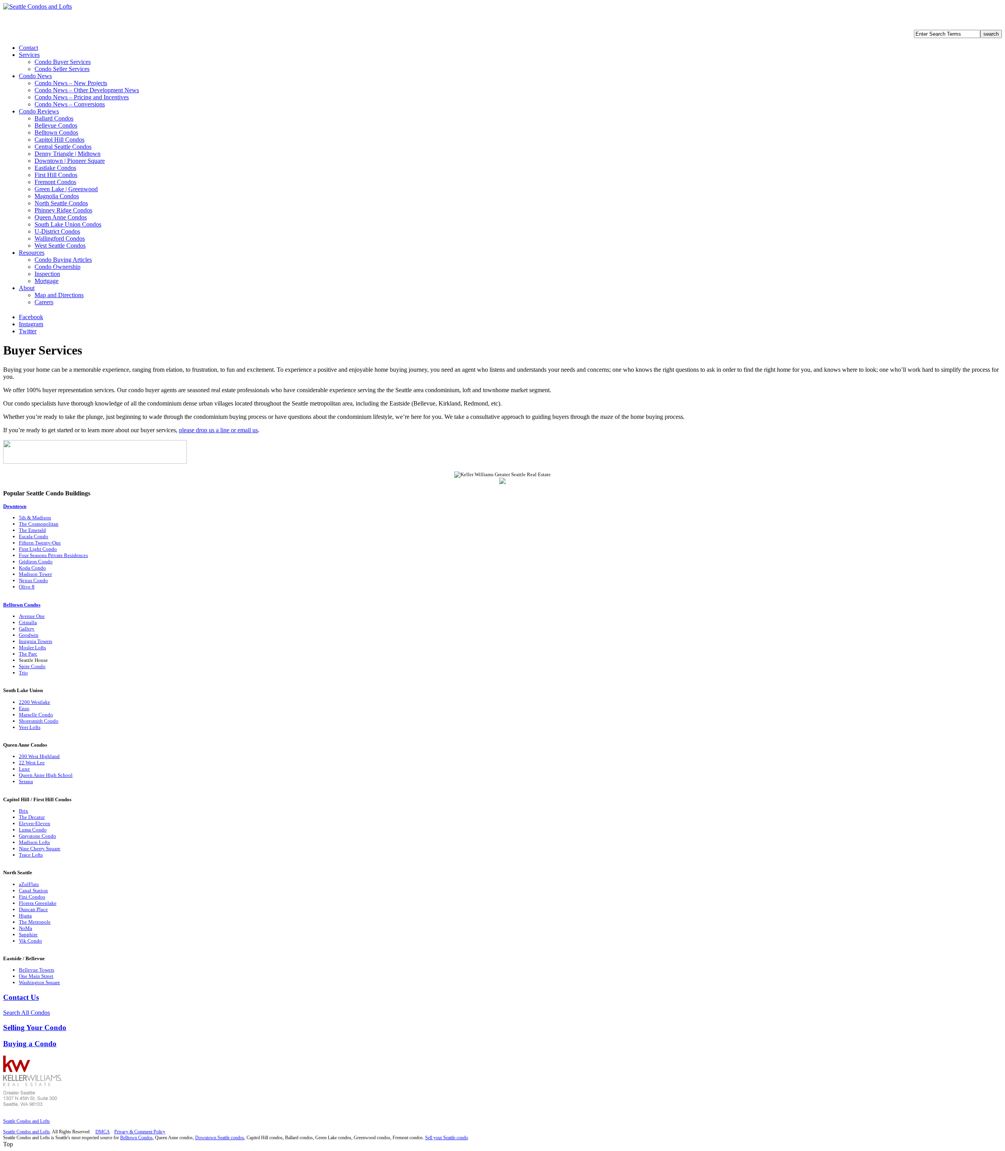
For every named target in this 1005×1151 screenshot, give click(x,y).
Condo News (35, 76)
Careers (44, 302)
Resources (31, 252)
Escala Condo (33, 536)
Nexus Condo (33, 580)
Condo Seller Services (62, 69)
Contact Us (21, 997)
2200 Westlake (34, 702)
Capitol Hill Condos (59, 139)
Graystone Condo (37, 836)
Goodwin (28, 635)
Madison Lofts (34, 842)
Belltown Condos (56, 132)
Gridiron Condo (36, 562)
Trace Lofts (31, 855)
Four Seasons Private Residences (53, 555)
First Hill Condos (56, 175)
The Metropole (35, 922)
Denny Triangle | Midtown (67, 153)
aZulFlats (29, 884)
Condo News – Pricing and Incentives (82, 97)
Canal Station (33, 890)
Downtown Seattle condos (219, 1137)
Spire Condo (32, 666)
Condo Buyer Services (63, 61)
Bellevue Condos (56, 125)
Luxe (24, 769)
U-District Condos (57, 231)
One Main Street (36, 976)
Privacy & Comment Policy (139, 1132)
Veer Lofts (29, 727)
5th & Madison (35, 518)
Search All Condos (26, 1012)
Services (29, 54)
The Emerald (32, 530)
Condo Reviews (39, 111)
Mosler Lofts (32, 647)
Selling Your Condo (34, 1027)
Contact (28, 47)
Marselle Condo (36, 715)
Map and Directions (59, 295)
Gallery (27, 629)
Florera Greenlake (38, 903)
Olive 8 (27, 587)
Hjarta (25, 916)
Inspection (47, 273)
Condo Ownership (57, 266)
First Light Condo (38, 549)
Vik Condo (30, 941)
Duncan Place (33, 909)
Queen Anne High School (46, 775)
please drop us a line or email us (218, 430)
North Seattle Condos (61, 203)
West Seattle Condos (60, 245)
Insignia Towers (35, 641)
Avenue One (32, 616)
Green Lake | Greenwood (66, 189)
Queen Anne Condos (61, 217)
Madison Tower (35, 574)
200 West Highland (39, 756)
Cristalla (28, 622)
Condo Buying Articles (63, 259)
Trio (23, 673)
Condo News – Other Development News (87, 90)
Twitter (28, 331)
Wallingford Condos (60, 238)
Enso (24, 708)
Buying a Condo (30, 1044)
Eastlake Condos (55, 167)
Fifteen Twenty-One (40, 543)
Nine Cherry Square (39, 848)
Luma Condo (33, 830)
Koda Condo (32, 568)
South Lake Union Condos (68, 224)
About (27, 288)
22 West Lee (32, 763)
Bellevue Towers (36, 970)
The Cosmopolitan (38, 524)
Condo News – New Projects (71, 83)
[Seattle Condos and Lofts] (37, 6)
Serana (26, 781)
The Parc (28, 654)
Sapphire (28, 934)
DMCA (102, 1132)
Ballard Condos (54, 118)
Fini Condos (32, 897)
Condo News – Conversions (70, 104)
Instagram (31, 324)
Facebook (31, 317)
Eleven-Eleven (34, 823)
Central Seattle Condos (63, 146)
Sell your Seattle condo (446, 1137)
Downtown (14, 506)
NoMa (25, 928)
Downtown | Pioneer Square (70, 160)
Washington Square (39, 982)
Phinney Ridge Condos (63, 210)
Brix (23, 811)
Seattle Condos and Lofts (26, 1121)
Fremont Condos (55, 182)
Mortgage (46, 281)
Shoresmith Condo (38, 721)
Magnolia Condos (57, 196)
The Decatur (32, 817)
